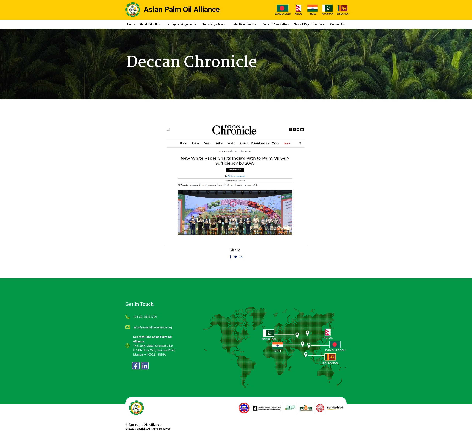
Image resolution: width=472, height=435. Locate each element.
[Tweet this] (237, 257)
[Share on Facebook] (232, 257)
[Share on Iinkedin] (241, 257)
